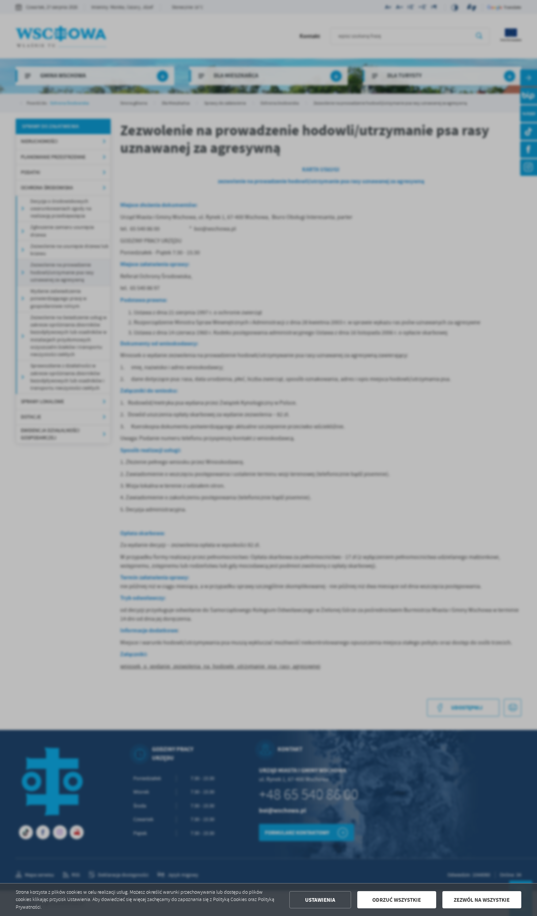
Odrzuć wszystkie (396, 900)
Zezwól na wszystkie (482, 900)
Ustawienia (320, 900)
